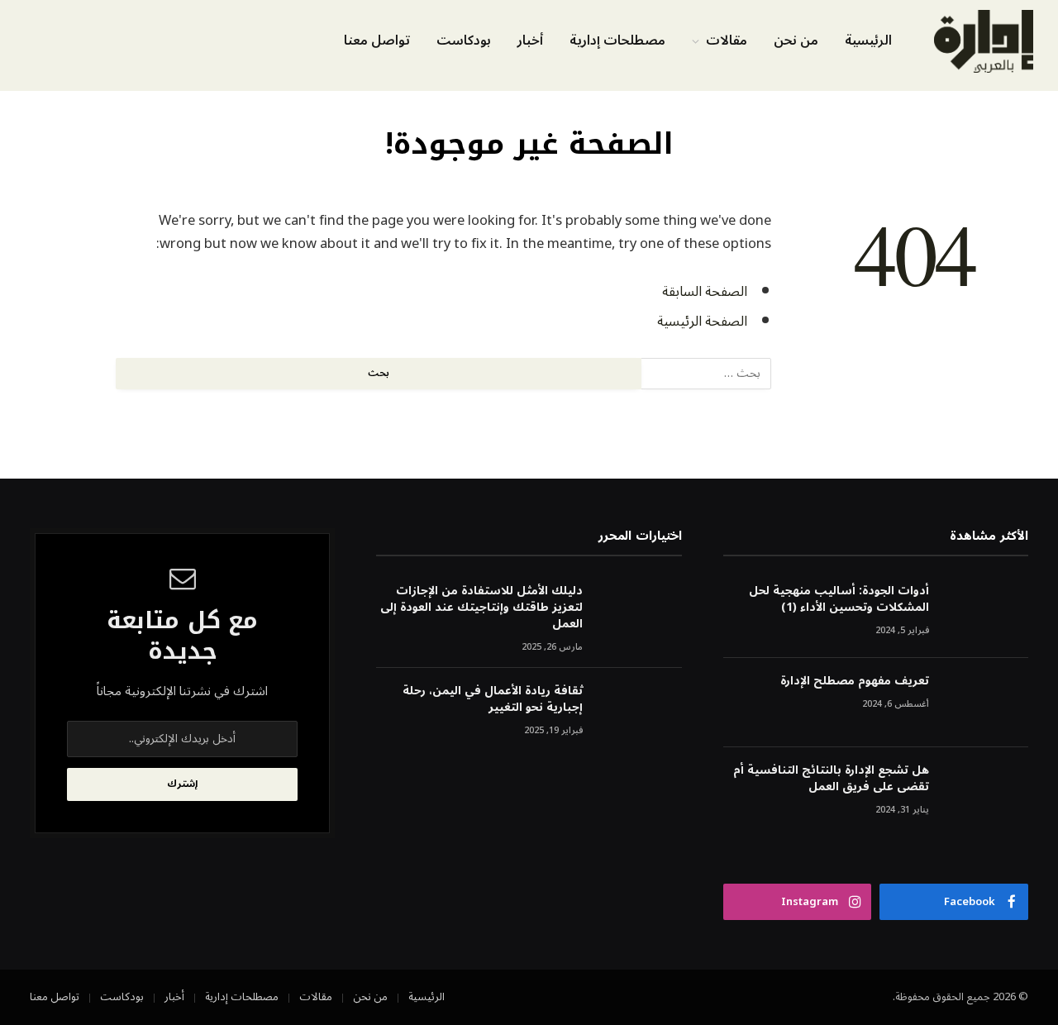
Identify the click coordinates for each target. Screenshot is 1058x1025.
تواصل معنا (377, 40)
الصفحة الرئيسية (702, 321)
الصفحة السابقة (704, 291)
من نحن (796, 40)
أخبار (530, 40)
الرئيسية (868, 40)
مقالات (726, 40)
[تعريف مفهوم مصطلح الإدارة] (986, 703)
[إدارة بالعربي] (983, 41)
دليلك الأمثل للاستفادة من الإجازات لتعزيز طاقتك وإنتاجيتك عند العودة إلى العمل (481, 607)
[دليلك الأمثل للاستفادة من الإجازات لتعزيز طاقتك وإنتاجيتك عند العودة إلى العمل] (640, 613)
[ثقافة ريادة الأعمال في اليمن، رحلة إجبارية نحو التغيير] (640, 713)
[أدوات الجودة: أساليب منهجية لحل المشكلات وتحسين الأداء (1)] (986, 613)
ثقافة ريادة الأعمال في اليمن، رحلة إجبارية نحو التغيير (492, 699)
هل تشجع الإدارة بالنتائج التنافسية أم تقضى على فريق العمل (831, 778)
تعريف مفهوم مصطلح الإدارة (854, 681)
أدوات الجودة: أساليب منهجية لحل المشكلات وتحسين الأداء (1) (839, 599)
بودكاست (463, 40)
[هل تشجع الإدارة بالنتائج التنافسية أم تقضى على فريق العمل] (986, 792)
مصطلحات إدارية (617, 40)
